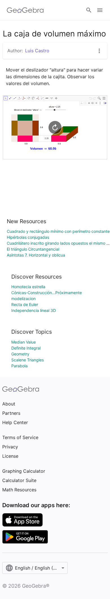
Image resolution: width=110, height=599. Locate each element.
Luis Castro (37, 50)
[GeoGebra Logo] (25, 10)
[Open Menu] (99, 10)
